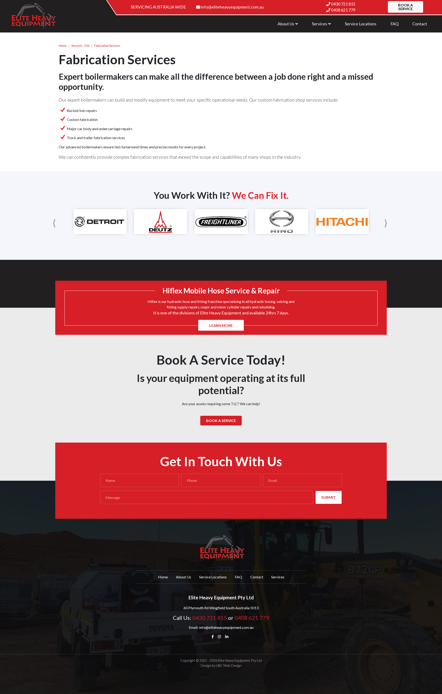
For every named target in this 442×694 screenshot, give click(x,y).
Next (386, 221)
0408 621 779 (343, 10)
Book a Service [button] (405, 7)
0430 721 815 (343, 4)
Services (277, 577)
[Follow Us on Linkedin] (227, 636)
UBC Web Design (228, 666)
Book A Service (221, 420)
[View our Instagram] (220, 636)
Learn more (221, 325)
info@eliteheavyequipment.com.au (232, 7)
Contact (256, 577)
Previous (55, 221)
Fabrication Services (107, 45)
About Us (183, 577)
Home (63, 45)
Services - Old (80, 45)
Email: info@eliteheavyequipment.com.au (221, 627)
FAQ (238, 577)
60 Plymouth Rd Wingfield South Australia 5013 (221, 608)
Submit (328, 497)
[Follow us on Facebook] (214, 636)
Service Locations (213, 577)
